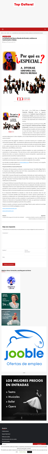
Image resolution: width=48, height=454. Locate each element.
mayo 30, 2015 (10, 42)
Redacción (5, 42)
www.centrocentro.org (8, 211)
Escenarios (5, 36)
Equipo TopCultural (6, 434)
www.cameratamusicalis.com (9, 208)
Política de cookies (6, 436)
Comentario (5, 233)
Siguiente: (36, 217)
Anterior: (13, 216)
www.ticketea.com (24, 162)
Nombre (4, 250)
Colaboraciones (5, 431)
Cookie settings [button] (22, 451)
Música (9, 36)
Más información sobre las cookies (9, 439)
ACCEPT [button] (29, 451)
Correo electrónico (27, 251)
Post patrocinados (6, 441)
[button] (3, 29)
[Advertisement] (24, 18)
